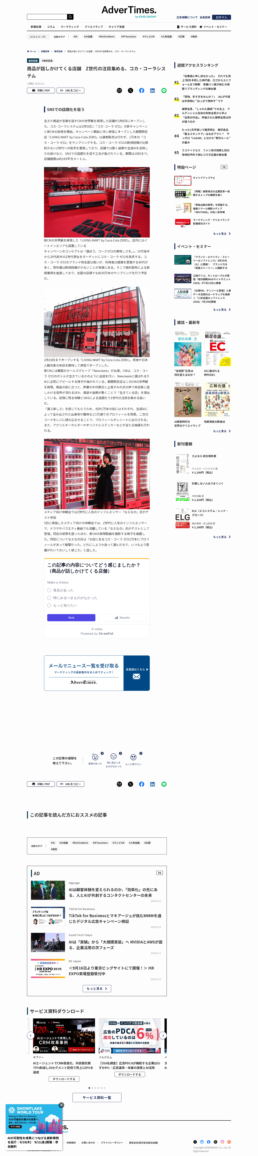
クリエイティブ (94, 27)
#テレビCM (148, 36)
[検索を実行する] (70, 17)
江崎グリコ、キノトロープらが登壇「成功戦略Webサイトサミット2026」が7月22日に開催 (212, 279)
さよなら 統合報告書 (204, 456)
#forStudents (107, 36)
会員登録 (205, 17)
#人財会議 (166, 36)
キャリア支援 (116, 27)
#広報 (181, 36)
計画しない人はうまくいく (208, 483)
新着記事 (36, 27)
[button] (119, 90)
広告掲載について (187, 17)
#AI (75, 36)
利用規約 (71, 1142)
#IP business (128, 36)
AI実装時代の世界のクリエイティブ (187, 423)
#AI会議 (88, 36)
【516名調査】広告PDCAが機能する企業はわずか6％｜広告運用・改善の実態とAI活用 (129, 1065)
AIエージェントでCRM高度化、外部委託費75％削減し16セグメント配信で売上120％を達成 (63, 1067)
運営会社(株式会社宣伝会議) (143, 1142)
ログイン (221, 17)
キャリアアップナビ (204, 178)
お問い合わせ (88, 1142)
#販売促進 (47, 60)
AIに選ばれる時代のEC (212, 373)
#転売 (194, 36)
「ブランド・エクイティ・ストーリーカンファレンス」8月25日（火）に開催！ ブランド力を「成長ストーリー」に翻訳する (211, 262)
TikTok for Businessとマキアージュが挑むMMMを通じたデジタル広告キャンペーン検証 (115, 918)
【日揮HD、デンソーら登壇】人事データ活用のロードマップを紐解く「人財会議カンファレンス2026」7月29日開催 (212, 296)
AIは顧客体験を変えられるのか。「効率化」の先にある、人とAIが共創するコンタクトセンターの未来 (113, 892)
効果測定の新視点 (214, 421)
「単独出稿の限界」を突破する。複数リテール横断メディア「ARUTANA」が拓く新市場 (211, 208)
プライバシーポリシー (112, 1142)
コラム (51, 27)
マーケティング (70, 27)
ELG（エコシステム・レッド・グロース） (210, 513)
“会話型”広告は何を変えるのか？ (184, 373)
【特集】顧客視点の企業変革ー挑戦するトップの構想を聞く (211, 193)
